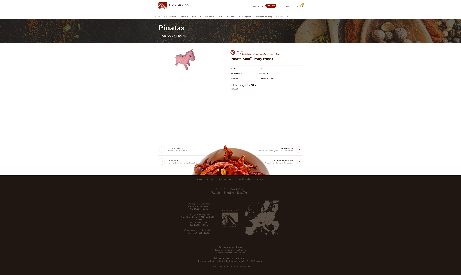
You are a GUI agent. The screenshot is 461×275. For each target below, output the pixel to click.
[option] (187, 60)
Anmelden (271, 5)
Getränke (184, 16)
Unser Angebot (244, 16)
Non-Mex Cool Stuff (213, 16)
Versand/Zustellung (263, 16)
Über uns (230, 16)
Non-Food (196, 16)
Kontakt (279, 16)
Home (157, 16)
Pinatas (181, 35)
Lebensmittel (170, 16)
